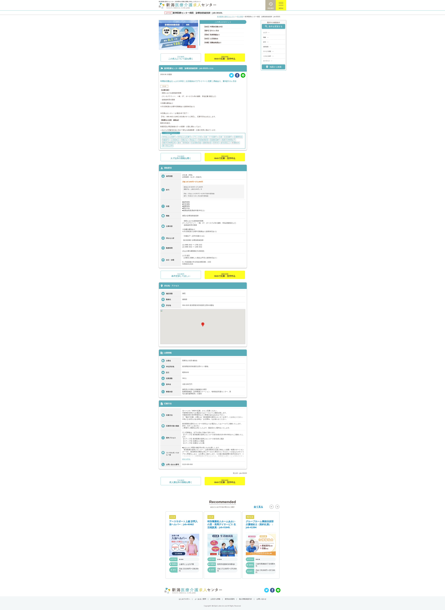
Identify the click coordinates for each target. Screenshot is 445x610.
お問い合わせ (261, 599)
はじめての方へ (184, 599)
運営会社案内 (230, 599)
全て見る (258, 506)
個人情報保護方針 (245, 599)
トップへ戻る (439, 604)
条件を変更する (273, 26)
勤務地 (174, 564)
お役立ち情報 (215, 599)
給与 (174, 570)
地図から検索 (273, 66)
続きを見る (186, 459)
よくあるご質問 (200, 599)
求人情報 (240, 16)
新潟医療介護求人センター (226, 16)
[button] (202, 324)
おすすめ (173, 559)
